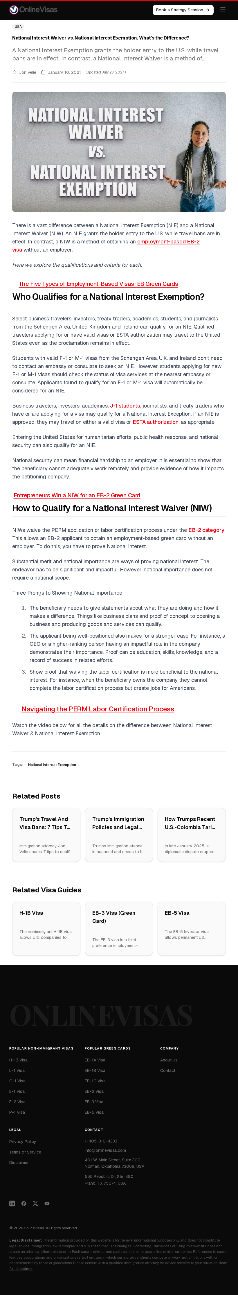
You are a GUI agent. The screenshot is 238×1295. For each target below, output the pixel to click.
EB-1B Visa (95, 1070)
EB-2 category (206, 530)
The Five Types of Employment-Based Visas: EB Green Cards (98, 284)
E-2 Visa (17, 1101)
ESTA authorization (155, 422)
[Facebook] (24, 1203)
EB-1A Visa (95, 1060)
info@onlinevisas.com (105, 1150)
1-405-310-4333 (101, 1141)
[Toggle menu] (223, 10)
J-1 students (125, 405)
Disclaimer (19, 1162)
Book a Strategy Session (179, 9)
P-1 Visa (17, 1112)
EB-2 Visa (94, 1091)
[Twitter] (35, 1203)
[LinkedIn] (12, 1203)
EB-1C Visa (95, 1081)
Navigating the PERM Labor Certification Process (97, 708)
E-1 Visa (17, 1091)
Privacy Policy (22, 1141)
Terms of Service (25, 1152)
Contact (167, 1070)
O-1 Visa (17, 1081)
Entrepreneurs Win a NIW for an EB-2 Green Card (77, 495)
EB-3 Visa (94, 1101)
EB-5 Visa (177, 913)
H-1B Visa (31, 913)
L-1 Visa (17, 1070)
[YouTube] (47, 1203)
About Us (169, 1060)
